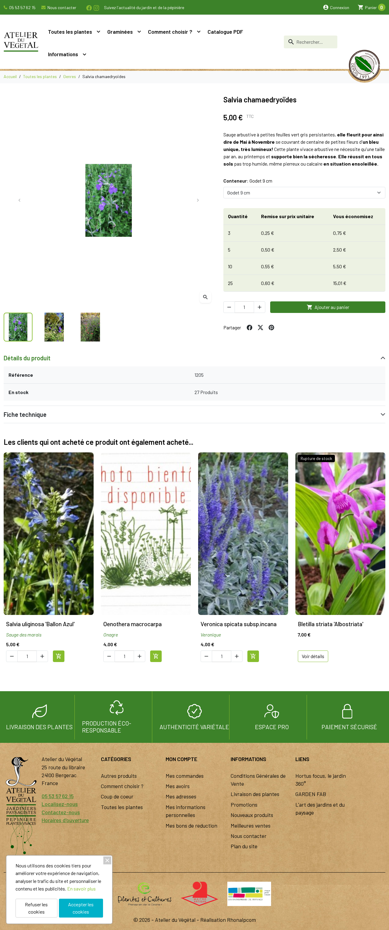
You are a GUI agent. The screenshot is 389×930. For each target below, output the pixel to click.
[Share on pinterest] (271, 327)
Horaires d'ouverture (65, 820)
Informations (63, 54)
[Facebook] (89, 7)
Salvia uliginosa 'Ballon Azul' (40, 623)
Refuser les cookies (36, 908)
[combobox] (310, 42)
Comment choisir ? (170, 31)
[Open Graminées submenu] (139, 32)
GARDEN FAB (310, 794)
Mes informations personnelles (185, 811)
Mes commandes (185, 775)
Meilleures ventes (250, 825)
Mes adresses (181, 796)
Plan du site (244, 846)
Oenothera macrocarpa (132, 623)
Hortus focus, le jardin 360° (320, 779)
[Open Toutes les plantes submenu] (98, 32)
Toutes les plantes (70, 31)
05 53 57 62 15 (22, 7)
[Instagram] (96, 7)
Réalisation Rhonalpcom (228, 919)
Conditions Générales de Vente (258, 779)
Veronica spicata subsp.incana (239, 623)
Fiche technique (25, 414)
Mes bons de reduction (191, 825)
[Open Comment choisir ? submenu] (199, 32)
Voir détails (313, 656)
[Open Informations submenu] (84, 54)
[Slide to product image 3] (90, 327)
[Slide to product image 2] (54, 327)
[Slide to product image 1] (18, 327)
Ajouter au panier (328, 307)
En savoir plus (81, 888)
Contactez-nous (61, 812)
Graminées (120, 31)
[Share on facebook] (249, 327)
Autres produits (119, 775)
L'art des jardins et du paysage (320, 808)
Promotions (244, 804)
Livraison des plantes (255, 794)
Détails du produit (27, 358)
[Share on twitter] (260, 327)
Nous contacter (61, 7)
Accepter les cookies (81, 908)
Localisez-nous (60, 804)
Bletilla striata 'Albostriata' (330, 623)
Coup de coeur (117, 796)
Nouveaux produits (252, 815)
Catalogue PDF (225, 31)
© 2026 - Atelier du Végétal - (166, 919)
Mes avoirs (178, 786)
